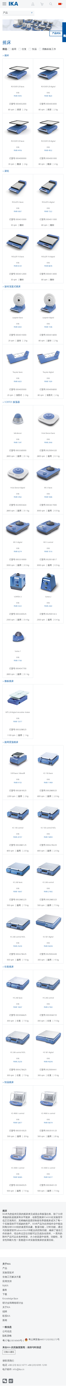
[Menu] (3, 4)
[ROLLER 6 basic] (17, 187)
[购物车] (41, 4)
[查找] (50, 4)
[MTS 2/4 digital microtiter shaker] (17, 697)
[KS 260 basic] (17, 867)
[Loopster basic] (17, 303)
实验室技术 (8, 1273)
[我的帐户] (32, 4)
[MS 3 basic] (48, 473)
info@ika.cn (18, 1369)
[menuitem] (3, 4)
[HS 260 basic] (17, 983)
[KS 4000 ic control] (48, 1098)
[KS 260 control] (48, 867)
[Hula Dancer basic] (48, 418)
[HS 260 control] (48, 983)
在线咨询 (64, 32)
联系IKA (6, 1316)
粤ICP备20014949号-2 (13, 1341)
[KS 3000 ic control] (48, 1153)
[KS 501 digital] (48, 922)
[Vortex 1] (17, 636)
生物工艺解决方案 (11, 1277)
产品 (5, 13)
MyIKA (5, 1286)
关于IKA (6, 1307)
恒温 (34, 49)
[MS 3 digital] (17, 527)
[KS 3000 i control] (17, 1153)
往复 (23, 49)
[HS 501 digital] (48, 1037)
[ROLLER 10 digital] (48, 242)
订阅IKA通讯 (9, 1352)
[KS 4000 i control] (17, 1098)
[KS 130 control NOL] (48, 813)
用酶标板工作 (49, 49)
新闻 (4, 1320)
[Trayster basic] (17, 357)
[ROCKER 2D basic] (17, 71)
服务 (4, 1290)
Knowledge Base (10, 1299)
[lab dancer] (17, 418)
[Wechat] (11, 1383)
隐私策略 (7, 1336)
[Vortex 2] (48, 582)
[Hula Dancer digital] (17, 473)
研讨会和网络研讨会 (12, 1303)
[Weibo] (4, 1383)
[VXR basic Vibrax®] (17, 758)
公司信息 (7, 1331)
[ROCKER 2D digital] (48, 71)
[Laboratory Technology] (13, 4)
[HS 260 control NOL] (17, 1037)
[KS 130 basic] (48, 758)
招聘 (4, 1312)
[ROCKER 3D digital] (48, 126)
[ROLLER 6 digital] (48, 187)
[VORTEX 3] (17, 582)
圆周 (13, 49)
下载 (4, 1294)
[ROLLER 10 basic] (17, 242)
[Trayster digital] (48, 357)
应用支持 (7, 1281)
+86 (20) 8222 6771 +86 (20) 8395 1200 (27, 1365)
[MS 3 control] (48, 527)
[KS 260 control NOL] (17, 922)
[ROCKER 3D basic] (17, 126)
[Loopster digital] (48, 303)
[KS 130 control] (17, 813)
